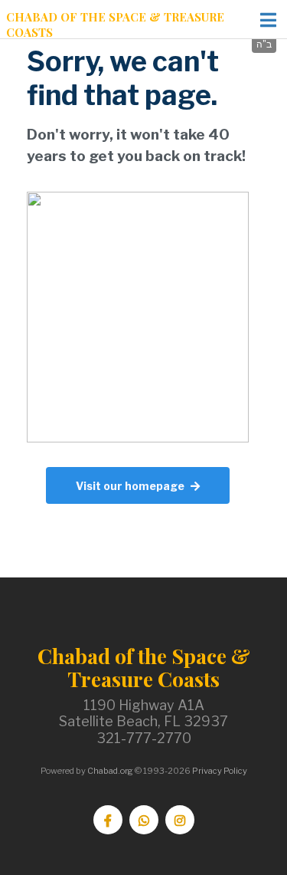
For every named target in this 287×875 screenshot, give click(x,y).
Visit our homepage (130, 485)
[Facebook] (107, 819)
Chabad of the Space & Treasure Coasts (115, 25)
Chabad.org (110, 770)
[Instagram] (179, 819)
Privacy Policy (219, 770)
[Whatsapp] (143, 819)
